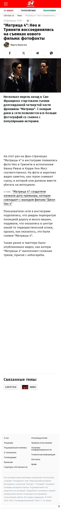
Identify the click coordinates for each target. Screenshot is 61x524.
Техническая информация (43, 454)
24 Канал (8, 10)
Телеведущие (10, 457)
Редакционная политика (15, 447)
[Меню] (6, 4)
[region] (30, 516)
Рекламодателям (39, 438)
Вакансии (8, 462)
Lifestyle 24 (9, 16)
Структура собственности (15, 467)
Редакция (8, 443)
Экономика (49, 10)
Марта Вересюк (18, 45)
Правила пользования (41, 443)
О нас (6, 438)
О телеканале (10, 452)
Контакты (35, 459)
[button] (10, 53)
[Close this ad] (59, 506)
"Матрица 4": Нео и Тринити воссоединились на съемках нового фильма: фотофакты (41, 16)
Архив (34, 464)
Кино (20, 16)
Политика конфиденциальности (41, 448)
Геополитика (28, 10)
